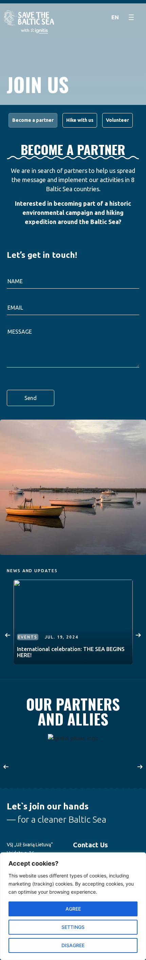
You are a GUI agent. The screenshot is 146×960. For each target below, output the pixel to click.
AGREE (73, 909)
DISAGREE (73, 945)
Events (28, 637)
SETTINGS (73, 927)
